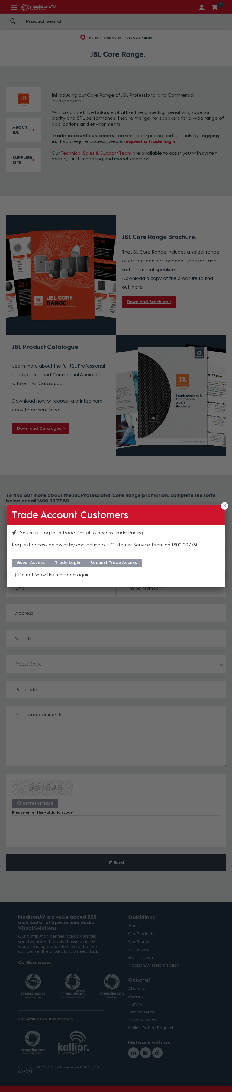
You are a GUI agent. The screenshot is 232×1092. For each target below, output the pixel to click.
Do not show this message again (54, 575)
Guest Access (31, 562)
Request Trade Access (113, 562)
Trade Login (67, 562)
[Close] (224, 506)
